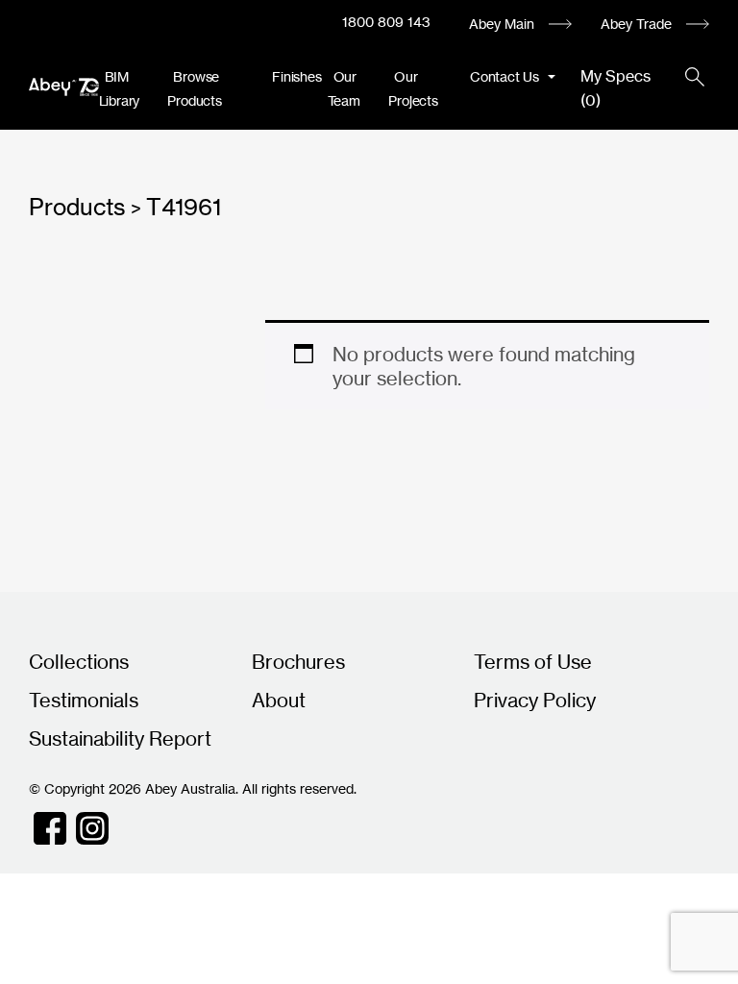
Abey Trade (636, 23)
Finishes (296, 76)
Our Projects (412, 88)
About (279, 700)
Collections (79, 662)
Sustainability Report (120, 738)
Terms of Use (533, 662)
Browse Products (194, 88)
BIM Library (119, 88)
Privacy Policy (535, 700)
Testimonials (83, 700)
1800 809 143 (386, 21)
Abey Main (501, 23)
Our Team (344, 88)
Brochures (298, 662)
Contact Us (506, 76)
